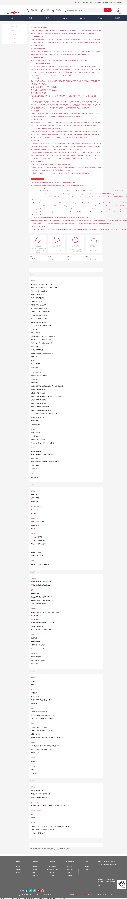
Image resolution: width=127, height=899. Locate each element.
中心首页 (11, 18)
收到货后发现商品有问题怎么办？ (40, 797)
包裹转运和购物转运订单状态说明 (40, 407)
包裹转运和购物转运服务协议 (38, 400)
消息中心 (82, 18)
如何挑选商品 (34, 346)
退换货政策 (34, 703)
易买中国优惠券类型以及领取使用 (40, 564)
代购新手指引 (34, 360)
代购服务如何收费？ (36, 364)
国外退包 (33, 773)
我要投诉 (33, 684)
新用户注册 (34, 494)
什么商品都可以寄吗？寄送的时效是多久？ (42, 629)
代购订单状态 (34, 329)
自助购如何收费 (35, 465)
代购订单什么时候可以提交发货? (39, 318)
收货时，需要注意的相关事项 (38, 604)
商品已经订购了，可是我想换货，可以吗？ (42, 700)
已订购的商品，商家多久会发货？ (40, 315)
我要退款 (70, 875)
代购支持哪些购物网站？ (37, 294)
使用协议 (33, 814)
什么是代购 (34, 357)
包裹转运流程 (34, 379)
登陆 (79, 2)
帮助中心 (99, 2)
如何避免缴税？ (35, 663)
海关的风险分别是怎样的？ (38, 660)
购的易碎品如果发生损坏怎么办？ (40, 727)
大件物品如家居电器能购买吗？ (39, 833)
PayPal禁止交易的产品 (36, 537)
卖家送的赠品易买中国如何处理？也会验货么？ (43, 336)
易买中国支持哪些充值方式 (38, 540)
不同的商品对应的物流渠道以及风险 (40, 585)
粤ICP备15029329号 (82, 895)
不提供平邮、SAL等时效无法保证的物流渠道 (42, 718)
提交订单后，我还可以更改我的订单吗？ (41, 325)
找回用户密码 (34, 510)
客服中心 (64, 18)
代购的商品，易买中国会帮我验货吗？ (41, 339)
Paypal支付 (35, 869)
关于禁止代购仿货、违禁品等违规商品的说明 (43, 829)
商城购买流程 (34, 436)
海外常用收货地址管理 (37, 556)
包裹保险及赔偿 (35, 753)
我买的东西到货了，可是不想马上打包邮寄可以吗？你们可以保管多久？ (50, 806)
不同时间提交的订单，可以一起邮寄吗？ (41, 581)
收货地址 (47, 18)
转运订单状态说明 (35, 424)
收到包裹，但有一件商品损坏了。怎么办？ (42, 730)
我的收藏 (100, 18)
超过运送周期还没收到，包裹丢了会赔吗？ (42, 749)
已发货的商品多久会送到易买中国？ (40, 312)
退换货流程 (34, 693)
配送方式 (52, 872)
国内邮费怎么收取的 (36, 641)
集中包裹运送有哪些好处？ (38, 645)
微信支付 (35, 875)
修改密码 (33, 513)
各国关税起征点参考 (36, 657)
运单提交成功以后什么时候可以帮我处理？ (42, 597)
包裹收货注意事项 (35, 734)
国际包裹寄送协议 (35, 593)
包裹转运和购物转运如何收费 (38, 389)
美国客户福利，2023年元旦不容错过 (40, 794)
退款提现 (33, 528)
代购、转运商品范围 (36, 615)
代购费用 (18, 872)
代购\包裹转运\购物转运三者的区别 (40, 308)
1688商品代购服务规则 (37, 350)
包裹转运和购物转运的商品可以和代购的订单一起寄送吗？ (46, 396)
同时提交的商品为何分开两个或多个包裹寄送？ (43, 443)
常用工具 (117, 18)
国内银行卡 (35, 872)
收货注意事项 (52, 866)
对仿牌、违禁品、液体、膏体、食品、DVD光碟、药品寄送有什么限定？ (50, 826)
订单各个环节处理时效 (37, 301)
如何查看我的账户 (35, 498)
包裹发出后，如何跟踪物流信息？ (40, 711)
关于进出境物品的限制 (37, 626)
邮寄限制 (18, 869)
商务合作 (87, 869)
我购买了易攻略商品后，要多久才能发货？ (42, 455)
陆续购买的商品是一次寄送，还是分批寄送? (42, 600)
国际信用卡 (35, 866)
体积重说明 (34, 638)
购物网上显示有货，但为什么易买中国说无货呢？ (44, 287)
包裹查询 (52, 875)
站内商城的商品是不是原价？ (38, 439)
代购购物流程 (34, 367)
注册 (74, 2)
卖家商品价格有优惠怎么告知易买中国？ (41, 284)
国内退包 (33, 769)
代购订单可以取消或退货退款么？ (40, 291)
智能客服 (112, 2)
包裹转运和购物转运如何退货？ (39, 403)
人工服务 (119, 2)
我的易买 (85, 2)
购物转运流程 (34, 382)
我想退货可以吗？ (35, 696)
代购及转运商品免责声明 (37, 298)
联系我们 (33, 681)
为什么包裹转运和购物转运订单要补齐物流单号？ (44, 414)
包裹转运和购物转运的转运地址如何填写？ (42, 410)
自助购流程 (34, 468)
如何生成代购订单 (35, 332)
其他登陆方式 (34, 501)
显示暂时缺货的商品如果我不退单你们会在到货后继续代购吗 (47, 737)
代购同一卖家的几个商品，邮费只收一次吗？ (43, 343)
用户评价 (87, 866)
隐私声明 (33, 817)
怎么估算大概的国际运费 (37, 648)
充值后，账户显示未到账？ (38, 521)
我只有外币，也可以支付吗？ (38, 544)
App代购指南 (34, 477)
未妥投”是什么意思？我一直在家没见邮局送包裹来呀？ (45, 746)
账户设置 (29, 18)
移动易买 (105, 2)
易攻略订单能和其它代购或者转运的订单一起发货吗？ (45, 462)
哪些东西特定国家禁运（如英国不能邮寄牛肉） (43, 622)
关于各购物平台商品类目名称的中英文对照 (42, 353)
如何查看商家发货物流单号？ (38, 417)
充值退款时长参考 (35, 525)
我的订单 (92, 2)
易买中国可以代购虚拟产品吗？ (39, 322)
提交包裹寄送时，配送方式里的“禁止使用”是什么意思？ (45, 612)
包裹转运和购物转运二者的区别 (39, 375)
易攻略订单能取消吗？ (37, 458)
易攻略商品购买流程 (36, 451)
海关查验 (33, 761)
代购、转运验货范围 (36, 619)
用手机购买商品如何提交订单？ (39, 305)
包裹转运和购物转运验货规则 (38, 393)
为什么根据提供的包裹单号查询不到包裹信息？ (43, 715)
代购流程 (18, 866)
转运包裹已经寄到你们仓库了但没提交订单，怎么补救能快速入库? (48, 386)
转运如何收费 (34, 420)
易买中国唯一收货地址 (37, 552)
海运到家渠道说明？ (36, 432)
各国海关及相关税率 (52, 869)
